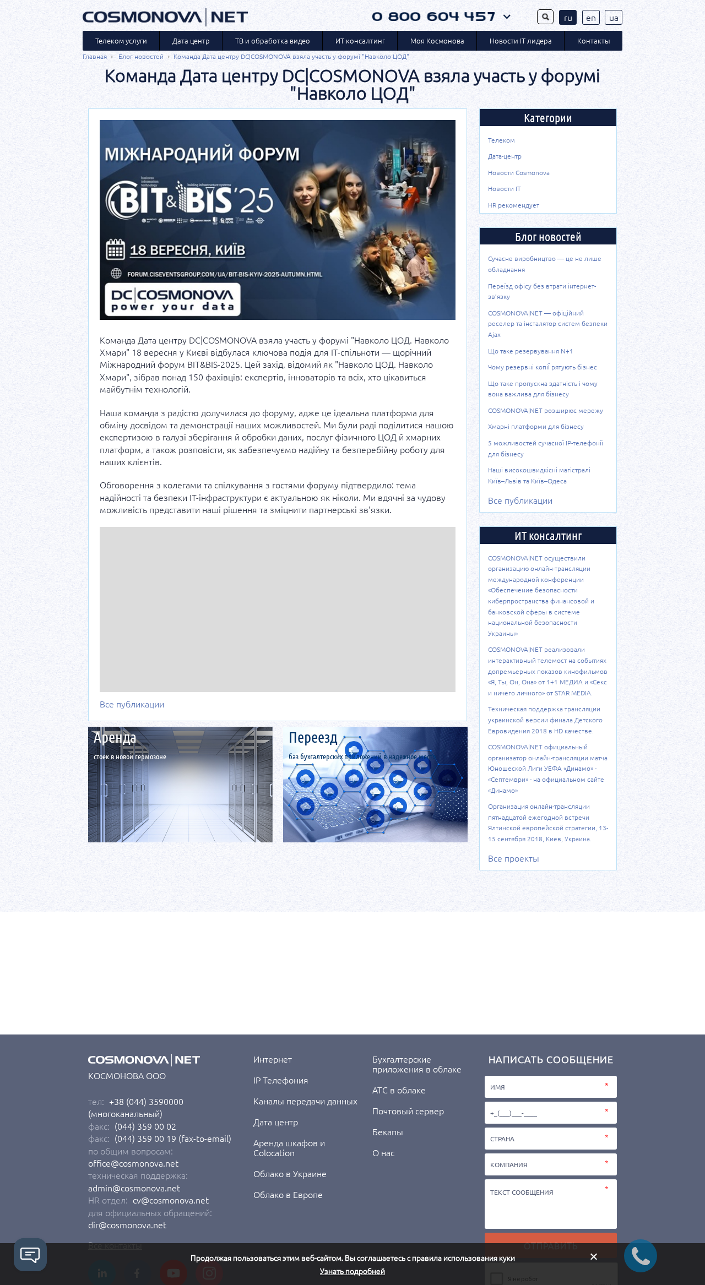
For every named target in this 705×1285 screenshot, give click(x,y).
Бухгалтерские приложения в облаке (417, 1064)
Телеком (501, 139)
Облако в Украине (290, 1173)
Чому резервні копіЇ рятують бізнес (542, 366)
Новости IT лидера (521, 40)
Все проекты (513, 858)
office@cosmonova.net (133, 1163)
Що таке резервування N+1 (530, 350)
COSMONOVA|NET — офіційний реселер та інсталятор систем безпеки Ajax (548, 323)
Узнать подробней (352, 1271)
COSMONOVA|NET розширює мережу (545, 410)
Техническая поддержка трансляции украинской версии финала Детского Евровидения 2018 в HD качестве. (545, 719)
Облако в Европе (288, 1194)
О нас (383, 1152)
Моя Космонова (437, 40)
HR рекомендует (513, 204)
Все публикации (132, 704)
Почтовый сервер (408, 1110)
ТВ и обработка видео (272, 40)
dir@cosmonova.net (127, 1224)
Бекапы (387, 1131)
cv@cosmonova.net (171, 1200)
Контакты (593, 40)
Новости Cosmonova (519, 172)
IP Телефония (280, 1080)
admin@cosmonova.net (134, 1187)
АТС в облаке (399, 1089)
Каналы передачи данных (305, 1101)
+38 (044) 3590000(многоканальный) (135, 1107)
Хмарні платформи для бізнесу (536, 426)
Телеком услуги (121, 40)
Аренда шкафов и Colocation (289, 1147)
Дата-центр (505, 155)
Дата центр (191, 40)
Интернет (272, 1059)
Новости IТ (504, 188)
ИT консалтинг (360, 40)
